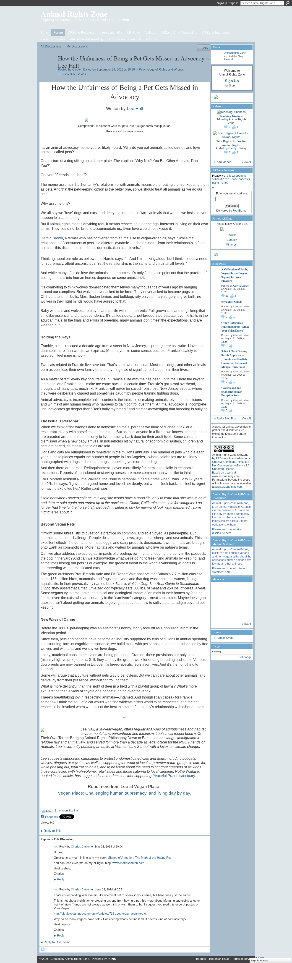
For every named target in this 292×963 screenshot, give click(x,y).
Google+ (232, 239)
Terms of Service (242, 958)
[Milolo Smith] (218, 613)
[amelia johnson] (218, 601)
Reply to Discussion (55, 942)
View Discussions (74, 74)
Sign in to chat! (260, 960)
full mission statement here (229, 570)
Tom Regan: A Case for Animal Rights (231, 143)
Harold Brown (52, 238)
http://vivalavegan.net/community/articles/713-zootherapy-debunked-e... (101, 913)
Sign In (233, 3)
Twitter (232, 234)
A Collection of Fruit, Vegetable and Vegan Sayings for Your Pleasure (234, 275)
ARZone (221, 458)
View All (247, 162)
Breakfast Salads (231, 301)
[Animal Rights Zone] (242, 589)
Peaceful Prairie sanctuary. (174, 776)
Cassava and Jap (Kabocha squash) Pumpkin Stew (232, 391)
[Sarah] (242, 613)
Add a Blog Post (227, 418)
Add (205, 47)
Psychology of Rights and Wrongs (161, 69)
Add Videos (224, 162)
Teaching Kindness (231, 116)
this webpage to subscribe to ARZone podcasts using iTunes (231, 179)
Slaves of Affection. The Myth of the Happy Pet (139, 857)
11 (227, 295)
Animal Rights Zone (74, 13)
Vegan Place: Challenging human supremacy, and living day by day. (124, 793)
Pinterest (231, 244)
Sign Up (222, 3)
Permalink (56, 847)
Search (287, 3)
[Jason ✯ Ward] (242, 601)
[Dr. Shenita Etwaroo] (218, 589)
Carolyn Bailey (81, 69)
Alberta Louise (241, 285)
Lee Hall (135, 108)
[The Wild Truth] (230, 613)
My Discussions (77, 46)
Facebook (51, 817)
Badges (201, 958)
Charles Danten (81, 846)
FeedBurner (240, 210)
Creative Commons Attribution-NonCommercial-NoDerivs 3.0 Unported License (231, 465)
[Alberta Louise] (230, 589)
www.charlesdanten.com (128, 863)
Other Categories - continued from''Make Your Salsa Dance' (235, 326)
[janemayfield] (230, 601)
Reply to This (51, 830)
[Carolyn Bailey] (48, 67)
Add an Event (225, 637)
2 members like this (66, 810)
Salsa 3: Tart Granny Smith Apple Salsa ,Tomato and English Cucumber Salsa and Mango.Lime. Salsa (234, 359)
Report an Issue (219, 958)
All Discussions (51, 46)
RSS (43, 949)
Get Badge (245, 657)
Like (48, 810)
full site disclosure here (226, 531)
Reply (59, 879)
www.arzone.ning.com (226, 476)
